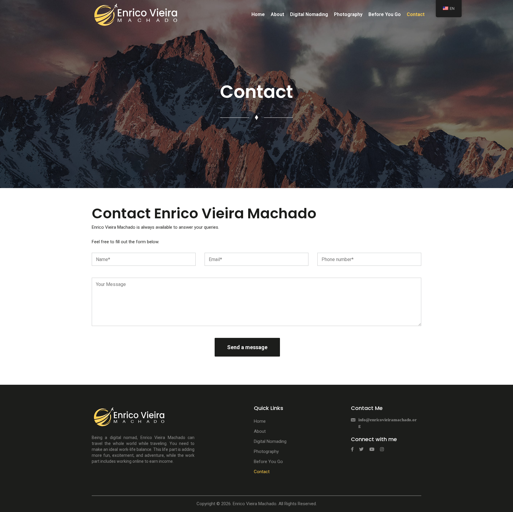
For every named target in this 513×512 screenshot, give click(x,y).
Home (258, 14)
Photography (348, 14)
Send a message (247, 347)
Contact (416, 14)
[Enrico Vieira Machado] (136, 14)
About (277, 14)
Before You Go (384, 14)
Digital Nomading (309, 14)
